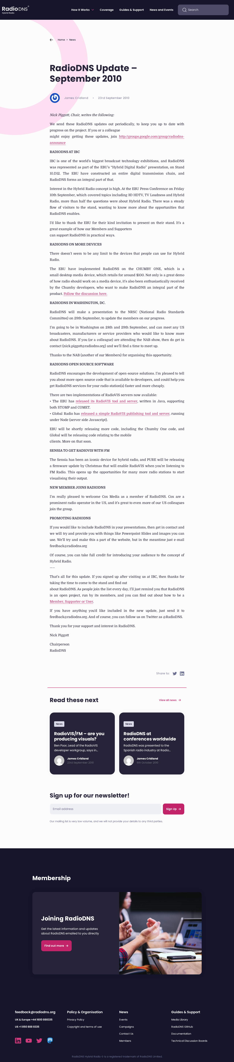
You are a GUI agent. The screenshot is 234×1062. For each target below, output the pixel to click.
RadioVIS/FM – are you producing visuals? (79, 736)
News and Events (161, 10)
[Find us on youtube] (29, 1041)
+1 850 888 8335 (29, 1027)
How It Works (80, 10)
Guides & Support (131, 10)
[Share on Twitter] (175, 673)
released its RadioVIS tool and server (106, 401)
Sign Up (171, 809)
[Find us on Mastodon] (50, 1041)
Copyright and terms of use (84, 1027)
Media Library (179, 1019)
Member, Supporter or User (71, 601)
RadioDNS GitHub (182, 1027)
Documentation (181, 1033)
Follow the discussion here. (85, 294)
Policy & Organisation (85, 1012)
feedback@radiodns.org (35, 1012)
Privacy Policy (75, 1019)
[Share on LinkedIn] (182, 673)
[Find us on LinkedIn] (18, 1041)
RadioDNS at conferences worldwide (150, 736)
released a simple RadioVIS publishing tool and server (125, 413)
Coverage (107, 10)
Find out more (54, 946)
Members (125, 1041)
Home (61, 39)
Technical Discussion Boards (189, 1041)
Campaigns (126, 1027)
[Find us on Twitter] (39, 1041)
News (72, 39)
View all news (168, 700)
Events (123, 1019)
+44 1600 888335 (41, 1019)
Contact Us (126, 1033)
